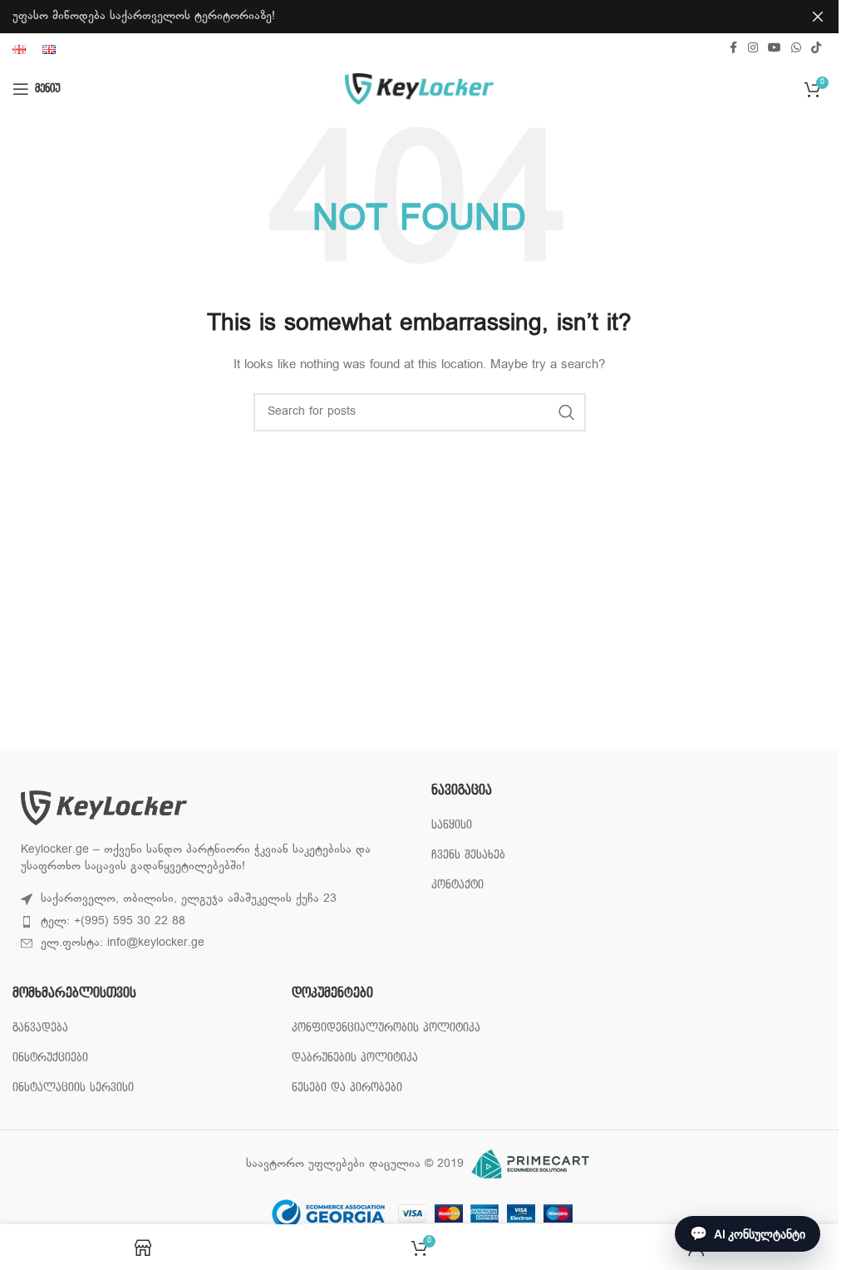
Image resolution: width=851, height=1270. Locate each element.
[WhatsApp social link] (796, 49)
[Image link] (104, 808)
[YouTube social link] (774, 49)
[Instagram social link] (753, 49)
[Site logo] (419, 89)
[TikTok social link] (816, 49)
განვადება (40, 1027)
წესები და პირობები (347, 1087)
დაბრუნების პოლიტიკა (355, 1057)
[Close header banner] (818, 16)
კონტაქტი (457, 885)
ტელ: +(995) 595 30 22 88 (113, 921)
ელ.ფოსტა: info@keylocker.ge (122, 943)
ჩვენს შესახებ (468, 855)
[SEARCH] (567, 412)
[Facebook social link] (733, 49)
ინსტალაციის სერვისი (73, 1087)
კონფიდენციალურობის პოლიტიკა (386, 1027)
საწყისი (451, 825)
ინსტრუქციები (50, 1057)
